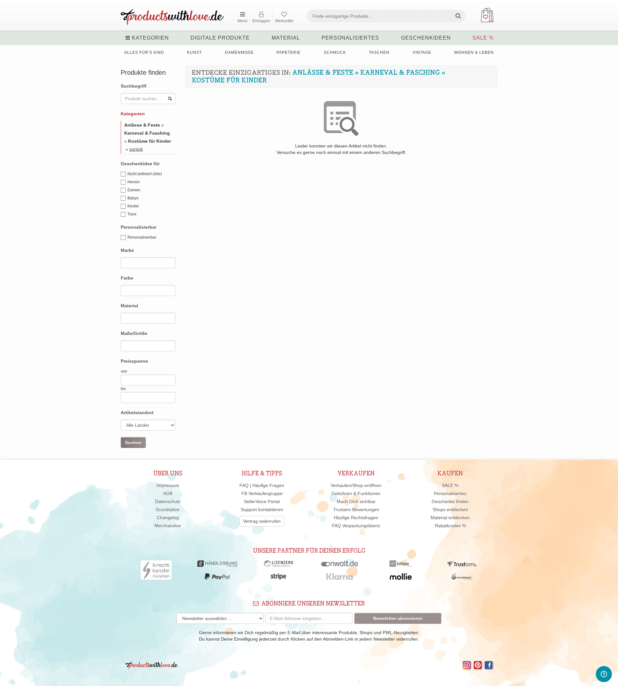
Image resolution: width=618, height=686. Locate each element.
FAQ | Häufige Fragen (261, 485)
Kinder (133, 206)
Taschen (379, 52)
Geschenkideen (426, 38)
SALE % (483, 38)
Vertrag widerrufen (262, 521)
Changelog (168, 517)
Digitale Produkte (220, 38)
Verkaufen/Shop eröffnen (356, 485)
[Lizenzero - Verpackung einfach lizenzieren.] (278, 565)
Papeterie (288, 52)
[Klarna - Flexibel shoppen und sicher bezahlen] (339, 578)
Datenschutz (168, 501)
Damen (133, 190)
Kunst (194, 52)
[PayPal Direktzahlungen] (217, 578)
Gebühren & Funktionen (356, 493)
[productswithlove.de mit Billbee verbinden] (400, 565)
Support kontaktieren (262, 509)
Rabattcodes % (450, 525)
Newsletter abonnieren (398, 618)
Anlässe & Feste (322, 73)
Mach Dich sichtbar (356, 501)
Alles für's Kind (144, 52)
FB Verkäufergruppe (262, 493)
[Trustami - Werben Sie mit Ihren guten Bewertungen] (461, 565)
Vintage (422, 52)
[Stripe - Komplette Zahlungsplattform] (278, 578)
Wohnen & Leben (474, 52)
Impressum (167, 485)
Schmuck (335, 52)
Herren (133, 182)
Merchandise (167, 525)
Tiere (131, 214)
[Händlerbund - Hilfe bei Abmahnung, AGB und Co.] (217, 565)
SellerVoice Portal (262, 501)
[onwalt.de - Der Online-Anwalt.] (339, 565)
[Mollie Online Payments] (401, 578)
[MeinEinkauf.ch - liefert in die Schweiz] (462, 578)
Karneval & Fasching (400, 73)
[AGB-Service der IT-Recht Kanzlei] (156, 572)
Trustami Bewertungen (356, 509)
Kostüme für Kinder (229, 80)
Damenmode (239, 52)
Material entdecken (450, 517)
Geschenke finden (450, 501)
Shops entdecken (450, 509)
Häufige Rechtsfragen (356, 517)
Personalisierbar (141, 237)
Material (286, 38)
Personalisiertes (350, 38)
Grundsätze (168, 509)
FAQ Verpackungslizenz (356, 525)
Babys (132, 198)
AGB (168, 493)
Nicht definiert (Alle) (144, 174)
